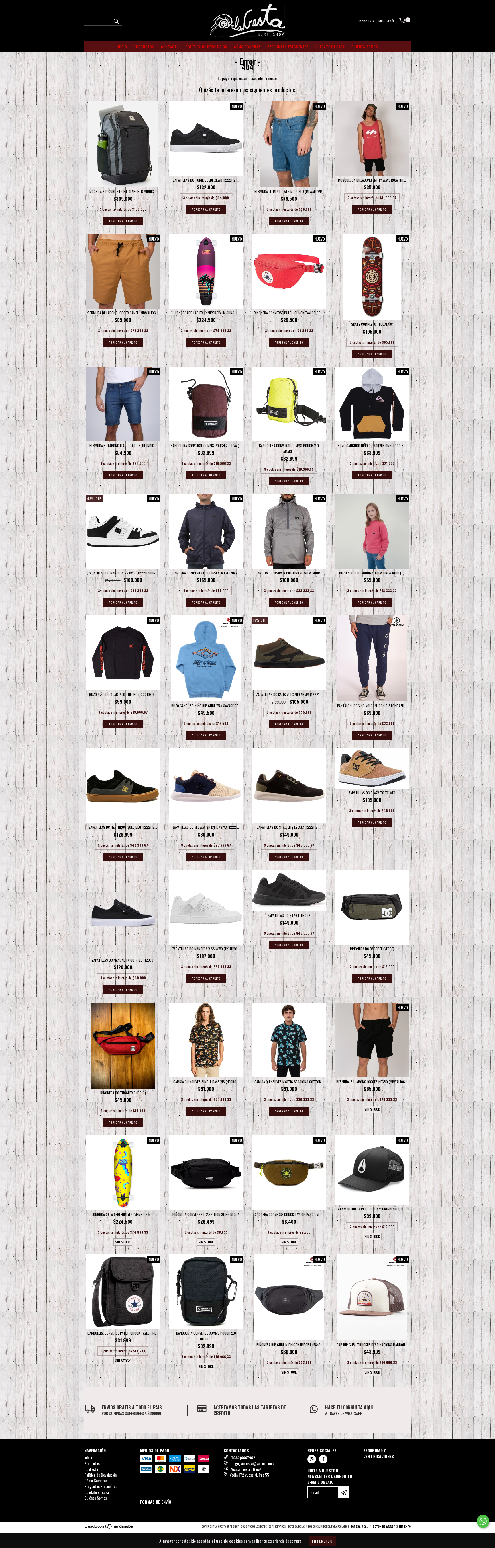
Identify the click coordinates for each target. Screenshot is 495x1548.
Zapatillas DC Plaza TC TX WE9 (372, 792)
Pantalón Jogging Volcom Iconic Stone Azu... (372, 705)
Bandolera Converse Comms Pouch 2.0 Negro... (206, 1336)
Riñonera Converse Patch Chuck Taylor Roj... (289, 312)
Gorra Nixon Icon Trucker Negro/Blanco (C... (372, 1208)
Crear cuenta (366, 21)
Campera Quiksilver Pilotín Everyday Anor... (289, 572)
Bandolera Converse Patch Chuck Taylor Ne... (122, 1333)
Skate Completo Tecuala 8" (372, 324)
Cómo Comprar (247, 46)
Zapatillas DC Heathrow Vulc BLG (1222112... (123, 827)
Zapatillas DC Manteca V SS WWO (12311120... (206, 948)
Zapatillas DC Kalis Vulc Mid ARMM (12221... (289, 694)
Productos (144, 46)
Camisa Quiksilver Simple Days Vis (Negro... (206, 1081)
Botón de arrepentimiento (392, 1526)
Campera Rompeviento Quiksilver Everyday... (206, 572)
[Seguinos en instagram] (311, 1459)
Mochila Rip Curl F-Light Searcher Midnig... (122, 191)
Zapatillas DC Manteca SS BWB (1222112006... (123, 572)
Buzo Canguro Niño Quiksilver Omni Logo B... (372, 445)
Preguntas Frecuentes (288, 46)
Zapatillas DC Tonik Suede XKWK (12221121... (206, 180)
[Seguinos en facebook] (323, 1459)
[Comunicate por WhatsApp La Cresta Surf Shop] (483, 1521)
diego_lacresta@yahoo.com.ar (253, 1463)
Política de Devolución (206, 46)
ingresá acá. (358, 1526)
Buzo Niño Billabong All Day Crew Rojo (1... (372, 572)
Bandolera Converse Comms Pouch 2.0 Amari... (289, 448)
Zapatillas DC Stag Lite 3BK (289, 915)
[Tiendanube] (109, 1528)
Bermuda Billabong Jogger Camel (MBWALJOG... (123, 312)
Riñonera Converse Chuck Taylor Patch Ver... (289, 1214)
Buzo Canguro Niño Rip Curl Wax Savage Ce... (206, 705)
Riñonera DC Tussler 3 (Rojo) (123, 1092)
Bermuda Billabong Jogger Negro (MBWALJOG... (372, 1081)
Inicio (122, 46)
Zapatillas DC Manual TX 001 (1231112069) (123, 960)
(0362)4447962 (243, 1458)
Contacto (170, 46)
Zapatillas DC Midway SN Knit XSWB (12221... (206, 827)
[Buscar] (116, 20)
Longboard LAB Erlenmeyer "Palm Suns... (206, 312)
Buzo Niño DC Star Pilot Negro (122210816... (123, 694)
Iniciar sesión (386, 21)
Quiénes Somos (364, 46)
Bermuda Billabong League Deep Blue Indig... (123, 445)
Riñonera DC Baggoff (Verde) (372, 948)
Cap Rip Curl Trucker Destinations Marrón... (372, 1344)
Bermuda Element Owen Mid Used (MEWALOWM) (288, 191)
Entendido (322, 1541)
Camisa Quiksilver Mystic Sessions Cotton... (289, 1081)
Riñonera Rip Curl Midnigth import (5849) (289, 1344)
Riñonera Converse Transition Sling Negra (205, 1214)
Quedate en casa (330, 46)
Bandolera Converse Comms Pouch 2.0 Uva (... (206, 445)
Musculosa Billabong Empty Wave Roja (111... (372, 180)
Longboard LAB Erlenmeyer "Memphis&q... (123, 1214)
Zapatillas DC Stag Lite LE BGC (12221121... (289, 827)
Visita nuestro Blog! (246, 1469)
